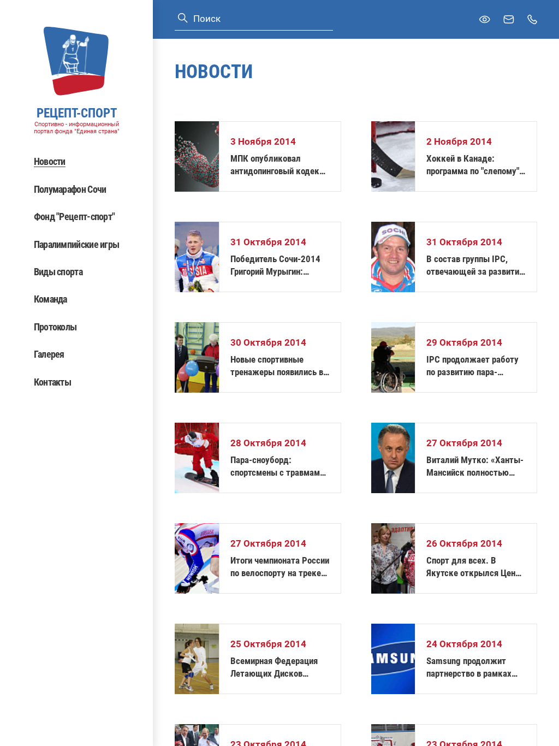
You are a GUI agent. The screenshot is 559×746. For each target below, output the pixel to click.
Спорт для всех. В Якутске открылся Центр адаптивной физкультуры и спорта (475, 567)
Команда (50, 299)
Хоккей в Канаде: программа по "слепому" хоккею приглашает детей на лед (472, 165)
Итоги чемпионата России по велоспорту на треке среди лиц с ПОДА (279, 567)
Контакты (52, 382)
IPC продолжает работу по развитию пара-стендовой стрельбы (472, 366)
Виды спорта (58, 271)
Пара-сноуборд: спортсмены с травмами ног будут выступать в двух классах (277, 466)
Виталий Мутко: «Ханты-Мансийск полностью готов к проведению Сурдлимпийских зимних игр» (475, 466)
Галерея (49, 354)
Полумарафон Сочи (70, 189)
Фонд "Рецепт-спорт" (74, 216)
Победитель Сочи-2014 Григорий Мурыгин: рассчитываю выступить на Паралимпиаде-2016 (278, 265)
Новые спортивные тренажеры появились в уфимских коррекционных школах (276, 366)
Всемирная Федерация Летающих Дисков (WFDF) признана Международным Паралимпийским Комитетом (274, 667)
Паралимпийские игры (77, 244)
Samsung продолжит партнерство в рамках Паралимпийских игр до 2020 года (472, 667)
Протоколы (55, 327)
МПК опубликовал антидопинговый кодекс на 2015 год (277, 165)
